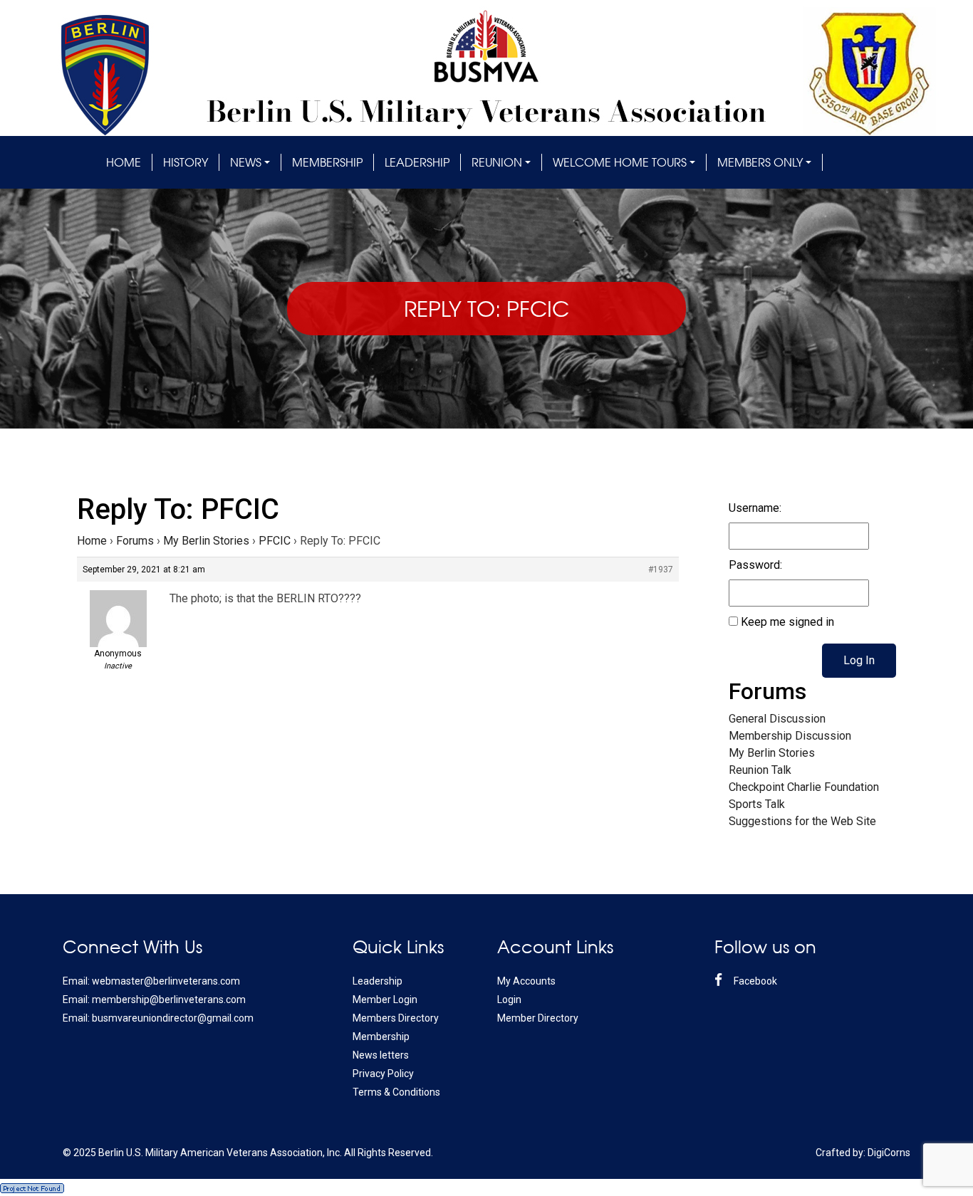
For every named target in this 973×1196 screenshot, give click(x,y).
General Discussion (777, 718)
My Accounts (526, 981)
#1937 (660, 570)
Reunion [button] (497, 162)
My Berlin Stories (206, 540)
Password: (755, 565)
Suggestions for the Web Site (802, 821)
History (185, 162)
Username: (755, 508)
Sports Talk (757, 804)
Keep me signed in (787, 622)
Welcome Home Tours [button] (620, 162)
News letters (381, 1055)
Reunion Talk (760, 770)
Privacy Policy (383, 1073)
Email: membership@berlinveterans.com (154, 999)
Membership (327, 162)
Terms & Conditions (396, 1092)
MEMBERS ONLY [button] (760, 162)
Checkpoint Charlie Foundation (804, 787)
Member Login (385, 999)
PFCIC (275, 540)
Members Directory (396, 1018)
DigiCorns (889, 1152)
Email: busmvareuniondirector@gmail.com (158, 1018)
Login (509, 999)
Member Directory (537, 1018)
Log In (859, 660)
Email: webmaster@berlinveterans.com (151, 981)
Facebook (754, 981)
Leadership (417, 162)
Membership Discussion (790, 736)
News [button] (245, 162)
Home (123, 162)
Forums (135, 540)
